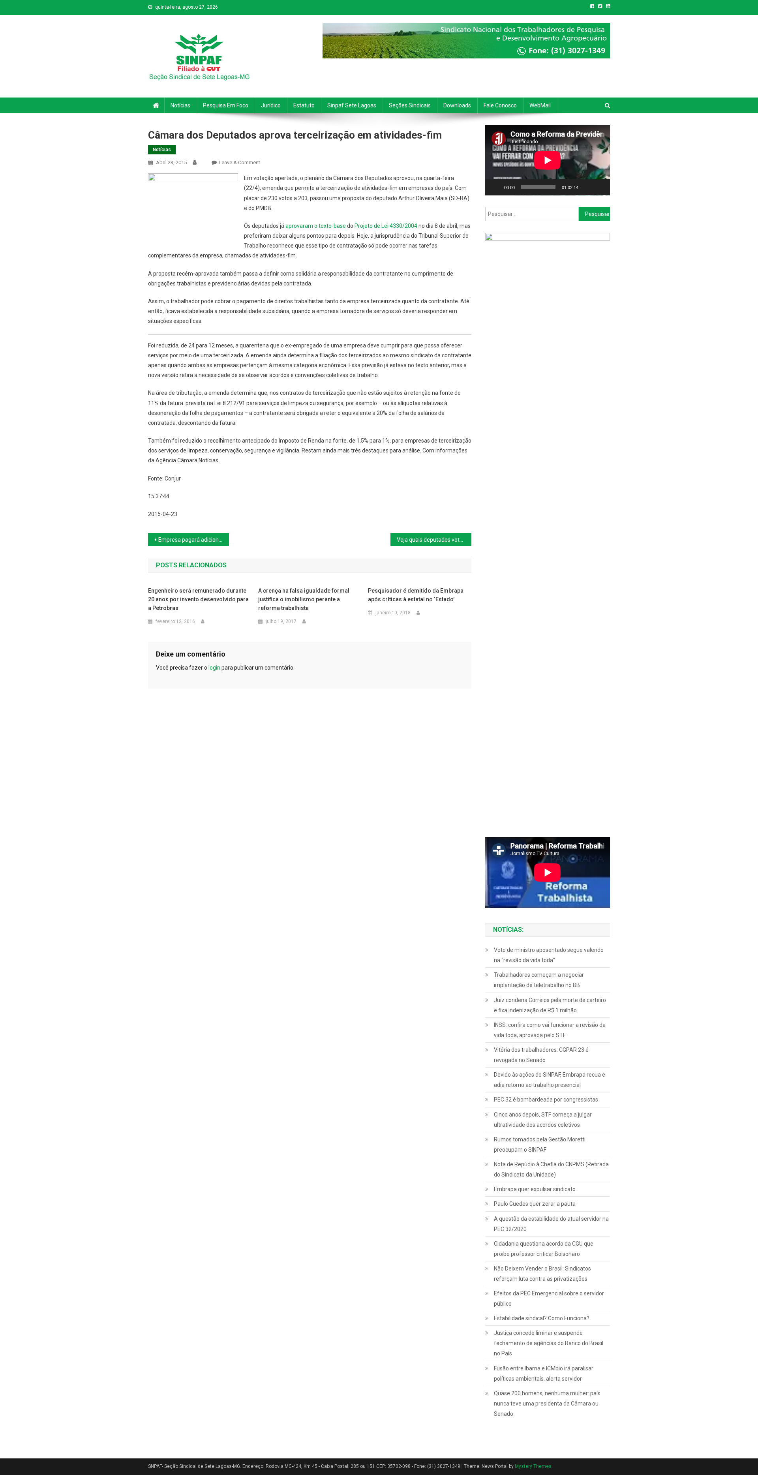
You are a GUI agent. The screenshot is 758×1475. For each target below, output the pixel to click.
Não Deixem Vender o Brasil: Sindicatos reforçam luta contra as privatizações (542, 1273)
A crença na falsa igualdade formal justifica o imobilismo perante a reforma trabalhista (303, 599)
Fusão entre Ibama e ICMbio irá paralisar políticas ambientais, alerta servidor (543, 1373)
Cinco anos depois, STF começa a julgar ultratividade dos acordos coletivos (543, 1119)
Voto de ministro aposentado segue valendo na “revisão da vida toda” (549, 955)
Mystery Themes (533, 1466)
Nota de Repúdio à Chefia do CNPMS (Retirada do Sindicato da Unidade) (551, 1169)
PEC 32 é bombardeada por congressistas (546, 1099)
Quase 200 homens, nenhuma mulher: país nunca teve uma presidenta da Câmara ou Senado (547, 1403)
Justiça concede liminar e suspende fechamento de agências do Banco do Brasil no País (548, 1343)
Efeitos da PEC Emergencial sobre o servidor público (549, 1298)
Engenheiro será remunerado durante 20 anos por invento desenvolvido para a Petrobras (198, 599)
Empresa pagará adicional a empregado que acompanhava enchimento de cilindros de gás (193, 540)
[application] (547, 160)
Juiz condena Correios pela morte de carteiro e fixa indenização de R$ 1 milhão (550, 1005)
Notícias (180, 105)
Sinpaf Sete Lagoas (351, 105)
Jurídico (271, 105)
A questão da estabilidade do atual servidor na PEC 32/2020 (551, 1224)
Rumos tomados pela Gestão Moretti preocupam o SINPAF (539, 1144)
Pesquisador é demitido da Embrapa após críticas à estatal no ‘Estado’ (415, 594)
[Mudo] (587, 187)
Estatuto (304, 105)
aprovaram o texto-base (315, 226)
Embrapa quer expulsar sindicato (535, 1189)
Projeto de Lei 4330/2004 (386, 226)
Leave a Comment (239, 162)
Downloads (457, 105)
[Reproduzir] (495, 187)
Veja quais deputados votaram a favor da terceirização (434, 540)
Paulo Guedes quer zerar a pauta (535, 1204)
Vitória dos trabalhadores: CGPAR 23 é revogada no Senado (541, 1055)
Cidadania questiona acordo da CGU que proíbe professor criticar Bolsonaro (543, 1248)
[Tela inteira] (600, 187)
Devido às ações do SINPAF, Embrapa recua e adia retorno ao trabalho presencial (549, 1080)
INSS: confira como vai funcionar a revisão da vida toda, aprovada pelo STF (550, 1030)
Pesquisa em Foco (225, 105)
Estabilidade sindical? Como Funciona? (541, 1318)
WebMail (540, 105)
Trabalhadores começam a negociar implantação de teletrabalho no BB (539, 980)
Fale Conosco (500, 105)
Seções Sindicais (410, 105)
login (214, 667)
